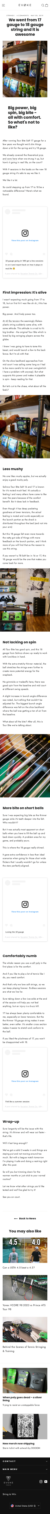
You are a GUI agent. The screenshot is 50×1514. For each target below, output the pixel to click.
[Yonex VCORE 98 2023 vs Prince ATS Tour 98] (25, 1287)
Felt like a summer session (17, 1101)
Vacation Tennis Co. (29, 274)
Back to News (27, 1218)
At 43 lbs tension (11, 321)
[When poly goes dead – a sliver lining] (25, 1380)
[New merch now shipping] (25, 1426)
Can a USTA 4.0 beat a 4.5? (19, 1267)
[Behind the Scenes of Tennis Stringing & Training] (25, 1329)
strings (10, 15)
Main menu (10, 1469)
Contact (9, 1461)
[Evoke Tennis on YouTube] (45, 1481)
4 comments (23, 15)
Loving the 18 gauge (14, 932)
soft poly (35, 963)
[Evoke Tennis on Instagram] (40, 1481)
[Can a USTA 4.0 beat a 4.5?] (25, 1250)
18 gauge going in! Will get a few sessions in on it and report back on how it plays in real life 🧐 (24, 265)
